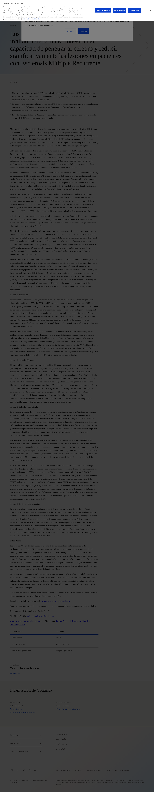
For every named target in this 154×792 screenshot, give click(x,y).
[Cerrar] (150, 10)
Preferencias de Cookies (103, 10)
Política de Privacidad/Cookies (31, 19)
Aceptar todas (135, 10)
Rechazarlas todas (119, 10)
